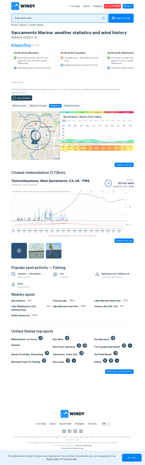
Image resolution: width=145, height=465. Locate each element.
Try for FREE (114, 6)
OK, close (132, 458)
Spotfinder (65, 424)
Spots (86, 6)
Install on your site (124, 165)
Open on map (123, 18)
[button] (35, 37)
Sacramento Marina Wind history (82, 116)
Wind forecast (19, 106)
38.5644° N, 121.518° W (22, 37)
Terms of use (78, 448)
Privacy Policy (66, 448)
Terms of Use (70, 459)
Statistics (55, 106)
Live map (75, 6)
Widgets (97, 6)
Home (14, 25)
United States (35, 25)
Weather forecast (38, 106)
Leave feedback (24, 98)
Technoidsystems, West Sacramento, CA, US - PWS (50, 181)
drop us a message (83, 445)
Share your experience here (119, 372)
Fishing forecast (71, 106)
